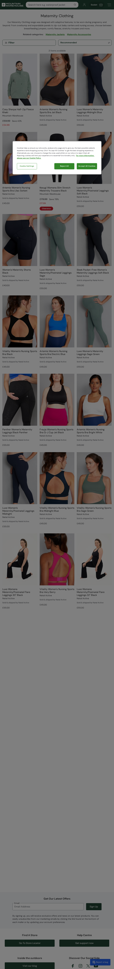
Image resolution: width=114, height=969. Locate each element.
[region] (57, 157)
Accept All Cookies (86, 166)
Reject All (64, 166)
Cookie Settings (27, 166)
